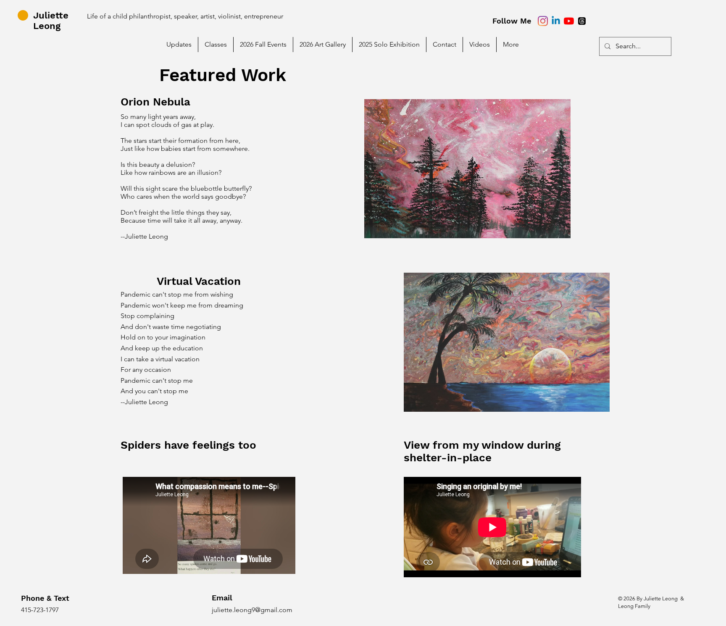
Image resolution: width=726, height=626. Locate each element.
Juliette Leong (50, 20)
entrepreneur (263, 16)
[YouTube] (569, 21)
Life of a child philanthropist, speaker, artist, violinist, (164, 16)
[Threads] (582, 21)
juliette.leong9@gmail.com (252, 610)
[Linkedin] (556, 21)
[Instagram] (543, 21)
